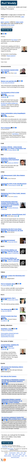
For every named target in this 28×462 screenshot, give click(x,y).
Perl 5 (17, 454)
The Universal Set (6, 309)
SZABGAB (3, 97)
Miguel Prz (4, 330)
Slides (13, 454)
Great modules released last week (9, 333)
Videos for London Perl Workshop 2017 (13, 275)
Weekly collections (7, 455)
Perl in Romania (6, 128)
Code (22, 452)
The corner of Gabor (16, 455)
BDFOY (9, 311)
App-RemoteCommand (8, 240)
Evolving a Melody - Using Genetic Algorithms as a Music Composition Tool (13, 147)
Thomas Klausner (12, 185)
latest (2, 22)
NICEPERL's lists (6, 329)
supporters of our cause (7, 25)
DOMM (18, 185)
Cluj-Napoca (15, 133)
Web (25, 452)
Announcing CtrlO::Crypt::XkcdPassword (13, 183)
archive (7, 22)
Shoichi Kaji (10, 241)
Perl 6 (24, 454)
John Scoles (5, 82)
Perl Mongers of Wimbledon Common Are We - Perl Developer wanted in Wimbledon (13, 381)
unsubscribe (5, 446)
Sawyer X (10, 253)
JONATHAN (4, 209)
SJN (15, 73)
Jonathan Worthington (13, 207)
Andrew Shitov (11, 299)
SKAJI (15, 241)
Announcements (12, 452)
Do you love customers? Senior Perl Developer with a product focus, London (14, 418)
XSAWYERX (16, 253)
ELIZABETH (4, 320)
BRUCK (14, 150)
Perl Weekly (9, 3)
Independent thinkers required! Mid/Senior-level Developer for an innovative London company (12, 401)
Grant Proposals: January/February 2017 (13, 214)
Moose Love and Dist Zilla (9, 81)
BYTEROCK (11, 82)
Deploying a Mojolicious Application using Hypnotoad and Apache (10, 159)
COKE (15, 216)
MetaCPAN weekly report (7, 335)
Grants (9, 454)
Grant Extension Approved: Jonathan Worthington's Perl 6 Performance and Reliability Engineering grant (10, 204)
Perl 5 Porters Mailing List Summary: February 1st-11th (9, 250)
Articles (18, 452)
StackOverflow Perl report (7, 336)
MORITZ (16, 162)
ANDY (16, 299)
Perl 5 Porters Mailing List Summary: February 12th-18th (10, 258)
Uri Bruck (10, 150)
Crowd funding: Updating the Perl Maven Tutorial (10, 345)
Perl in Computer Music (8, 284)
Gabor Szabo (19, 22)
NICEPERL (10, 330)
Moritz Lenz (10, 162)
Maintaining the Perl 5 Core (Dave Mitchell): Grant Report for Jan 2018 (12, 229)
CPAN (6, 454)
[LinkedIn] (7, 97)
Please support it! (11, 55)
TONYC (15, 196)
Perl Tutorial (14, 39)
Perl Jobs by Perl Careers (8, 376)
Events (22, 455)
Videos (20, 454)
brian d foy (4, 311)
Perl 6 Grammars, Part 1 (8, 298)
